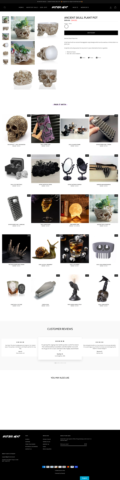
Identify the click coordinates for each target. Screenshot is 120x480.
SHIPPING (27, 441)
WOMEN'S (85, 7)
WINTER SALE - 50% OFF (36, 7)
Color (68, 23)
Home (21, 7)
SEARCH (27, 439)
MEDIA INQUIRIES (47, 449)
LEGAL (44, 446)
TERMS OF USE (46, 441)
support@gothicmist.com (8, 456)
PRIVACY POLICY (47, 439)
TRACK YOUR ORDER (30, 444)
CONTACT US (28, 449)
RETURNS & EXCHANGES (31, 446)
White (66, 26)
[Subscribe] (85, 444)
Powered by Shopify (60, 473)
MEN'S (75, 7)
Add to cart (16, 418)
